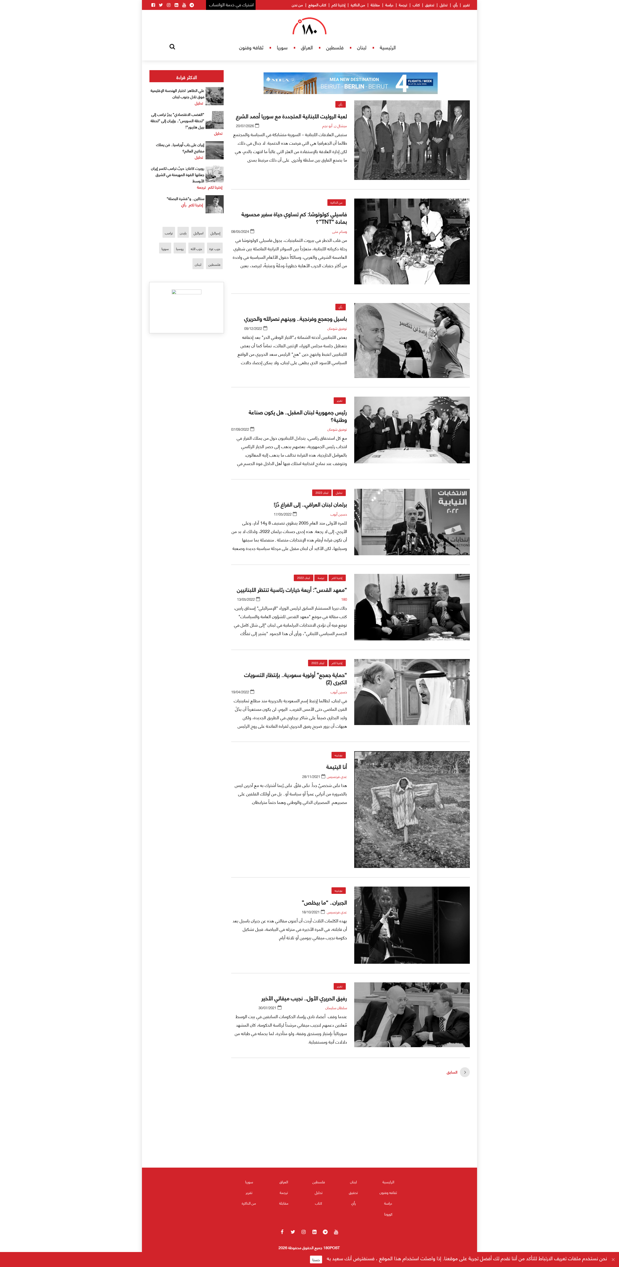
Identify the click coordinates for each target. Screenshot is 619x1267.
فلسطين (335, 47)
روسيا (180, 248)
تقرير (466, 4)
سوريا (282, 47)
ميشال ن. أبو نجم (334, 125)
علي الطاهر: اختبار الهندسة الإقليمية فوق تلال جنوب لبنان (177, 93)
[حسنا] (613, 1259)
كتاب (416, 4)
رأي (455, 4)
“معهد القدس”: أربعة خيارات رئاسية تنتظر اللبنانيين (292, 589)
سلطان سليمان (336, 1007)
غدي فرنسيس (337, 776)
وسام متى (339, 231)
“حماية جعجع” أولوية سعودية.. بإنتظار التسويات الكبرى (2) (295, 678)
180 (344, 599)
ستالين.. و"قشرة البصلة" (185, 198)
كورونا (388, 1213)
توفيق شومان (337, 328)
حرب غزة (214, 248)
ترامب (169, 233)
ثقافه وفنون (251, 47)
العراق (307, 47)
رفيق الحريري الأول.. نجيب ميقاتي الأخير (302, 997)
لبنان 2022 (322, 492)
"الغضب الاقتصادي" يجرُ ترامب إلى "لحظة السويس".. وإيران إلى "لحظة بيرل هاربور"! (177, 120)
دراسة (389, 4)
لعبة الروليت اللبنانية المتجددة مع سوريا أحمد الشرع (291, 115)
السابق (452, 1071)
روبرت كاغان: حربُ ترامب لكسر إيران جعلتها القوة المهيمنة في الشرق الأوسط (177, 174)
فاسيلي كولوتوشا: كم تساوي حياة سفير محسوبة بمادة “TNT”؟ (294, 217)
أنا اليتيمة (336, 766)
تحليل (444, 4)
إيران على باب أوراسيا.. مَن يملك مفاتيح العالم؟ (180, 147)
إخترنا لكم (338, 4)
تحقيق (429, 4)
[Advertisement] (351, 1136)
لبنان (361, 47)
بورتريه (338, 755)
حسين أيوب (339, 514)
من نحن (297, 4)
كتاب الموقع (317, 4)
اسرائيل (198, 233)
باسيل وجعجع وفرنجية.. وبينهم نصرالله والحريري (295, 318)
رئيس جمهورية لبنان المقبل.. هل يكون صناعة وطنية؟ (298, 415)
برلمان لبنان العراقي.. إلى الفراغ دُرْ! (310, 503)
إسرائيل (215, 233)
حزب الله (196, 248)
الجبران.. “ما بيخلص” (324, 902)
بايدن (183, 233)
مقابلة (375, 4)
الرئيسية (388, 47)
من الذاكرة (358, 4)
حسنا (316, 1259)
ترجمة (403, 4)
